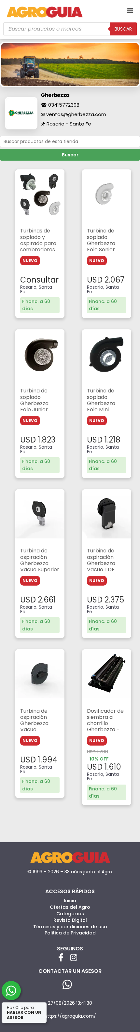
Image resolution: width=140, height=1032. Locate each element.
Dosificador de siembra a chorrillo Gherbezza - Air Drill (105, 723)
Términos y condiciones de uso (70, 926)
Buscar (70, 155)
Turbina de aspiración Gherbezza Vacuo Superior (39, 560)
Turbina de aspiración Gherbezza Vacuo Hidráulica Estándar (34, 726)
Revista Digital (70, 920)
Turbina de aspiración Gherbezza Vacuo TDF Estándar (101, 563)
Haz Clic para (24, 1012)
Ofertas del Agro (70, 907)
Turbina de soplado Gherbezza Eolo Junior (34, 400)
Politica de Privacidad (70, 933)
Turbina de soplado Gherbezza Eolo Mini (101, 400)
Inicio (70, 900)
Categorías (70, 913)
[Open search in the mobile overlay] (70, 28)
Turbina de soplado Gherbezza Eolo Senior (101, 240)
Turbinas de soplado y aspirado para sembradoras (38, 240)
